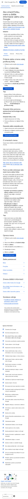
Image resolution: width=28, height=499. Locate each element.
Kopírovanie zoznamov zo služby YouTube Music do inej (13, 365)
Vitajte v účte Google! (6, 481)
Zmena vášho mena (9, 255)
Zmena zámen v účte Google (12, 344)
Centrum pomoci (5, 6)
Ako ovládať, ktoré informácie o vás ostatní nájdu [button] (12, 287)
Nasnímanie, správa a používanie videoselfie (13, 463)
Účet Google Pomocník (11, 2)
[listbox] (7, 496)
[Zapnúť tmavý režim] (14, 496)
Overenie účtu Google (10, 329)
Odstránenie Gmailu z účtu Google (13, 424)
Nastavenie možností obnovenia (13, 347)
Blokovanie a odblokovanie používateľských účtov (11, 395)
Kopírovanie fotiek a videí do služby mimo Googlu (14, 360)
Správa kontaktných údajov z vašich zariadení (14, 370)
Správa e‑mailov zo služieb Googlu (13, 442)
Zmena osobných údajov (11, 135)
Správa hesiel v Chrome (11, 383)
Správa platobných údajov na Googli (14, 431)
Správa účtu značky (10, 413)
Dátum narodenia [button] (7, 270)
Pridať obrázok (8, 88)
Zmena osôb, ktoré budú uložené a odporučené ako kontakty (13, 375)
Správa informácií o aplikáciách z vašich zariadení (15, 435)
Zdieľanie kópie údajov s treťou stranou (14, 356)
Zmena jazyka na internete (11, 303)
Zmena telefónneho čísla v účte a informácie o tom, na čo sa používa (13, 351)
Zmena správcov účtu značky (12, 428)
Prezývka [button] (5, 266)
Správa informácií (7, 326)
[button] (2, 2)
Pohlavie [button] (5, 274)
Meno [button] (4, 263)
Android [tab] (12, 53)
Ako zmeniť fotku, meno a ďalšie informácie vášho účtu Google (13, 337)
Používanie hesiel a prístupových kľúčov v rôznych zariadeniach (15, 390)
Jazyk (5, 494)
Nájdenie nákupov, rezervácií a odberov (14, 404)
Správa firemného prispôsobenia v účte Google (14, 417)
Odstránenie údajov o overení (12, 439)
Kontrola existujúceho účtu (11, 332)
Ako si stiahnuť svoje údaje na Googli (14, 449)
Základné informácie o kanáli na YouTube (14, 50)
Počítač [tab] (6, 53)
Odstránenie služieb (10, 421)
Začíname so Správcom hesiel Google (14, 379)
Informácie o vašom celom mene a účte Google (14, 408)
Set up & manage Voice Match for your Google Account (14, 453)
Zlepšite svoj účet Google (17, 6)
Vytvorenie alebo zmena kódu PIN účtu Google (14, 400)
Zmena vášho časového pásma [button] (11, 291)
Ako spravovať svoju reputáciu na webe (14, 386)
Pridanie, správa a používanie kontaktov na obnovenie (15, 458)
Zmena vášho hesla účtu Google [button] (11, 283)
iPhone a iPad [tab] (19, 53)
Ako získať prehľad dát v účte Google (14, 446)
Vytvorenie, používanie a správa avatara (15, 341)
